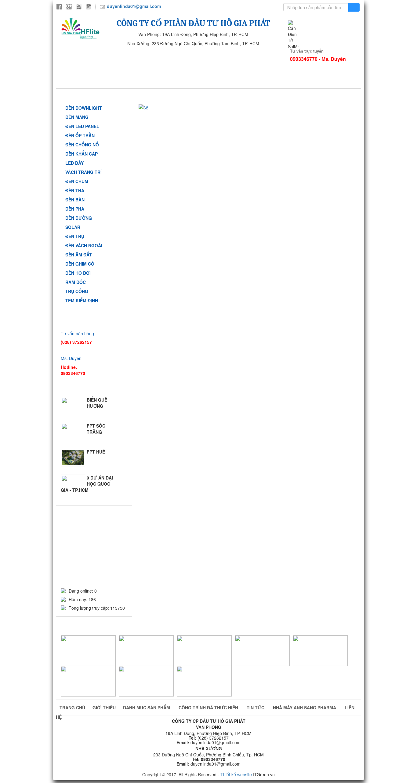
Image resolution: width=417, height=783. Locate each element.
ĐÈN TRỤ (74, 236)
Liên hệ (159, 76)
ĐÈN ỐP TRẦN (80, 135)
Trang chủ (79, 67)
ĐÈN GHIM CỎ (79, 264)
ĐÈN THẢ (74, 190)
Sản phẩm (172, 67)
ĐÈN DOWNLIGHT (83, 108)
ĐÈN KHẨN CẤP (81, 154)
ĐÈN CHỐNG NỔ (82, 145)
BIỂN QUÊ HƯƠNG (97, 403)
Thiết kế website (236, 774)
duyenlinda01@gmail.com (134, 6)
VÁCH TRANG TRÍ (83, 172)
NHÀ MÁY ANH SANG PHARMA (97, 76)
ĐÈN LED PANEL (82, 126)
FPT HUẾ (96, 452)
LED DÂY (74, 163)
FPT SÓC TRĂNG (96, 429)
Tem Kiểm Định (81, 300)
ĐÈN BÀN (75, 200)
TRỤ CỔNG (76, 291)
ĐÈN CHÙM (76, 181)
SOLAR (72, 227)
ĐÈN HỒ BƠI (78, 273)
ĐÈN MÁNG (77, 117)
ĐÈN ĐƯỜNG (78, 218)
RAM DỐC (75, 282)
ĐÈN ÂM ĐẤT (78, 255)
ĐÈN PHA (74, 209)
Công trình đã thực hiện (235, 67)
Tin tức (295, 67)
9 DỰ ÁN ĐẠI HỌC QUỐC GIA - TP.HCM (87, 484)
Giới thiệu (127, 67)
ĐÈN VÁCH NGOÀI (83, 245)
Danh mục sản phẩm (147, 707)
